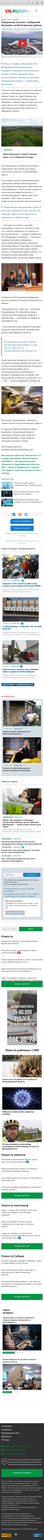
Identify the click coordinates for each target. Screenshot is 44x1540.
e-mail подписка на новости (16, 1446)
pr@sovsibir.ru (32, 1507)
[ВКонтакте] (14, 514)
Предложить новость (22, 528)
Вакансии (6, 1436)
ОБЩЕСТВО (16, 581)
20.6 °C (16, 3)
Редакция (6, 1429)
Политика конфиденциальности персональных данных (19, 1529)
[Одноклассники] (20, 514)
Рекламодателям (10, 1433)
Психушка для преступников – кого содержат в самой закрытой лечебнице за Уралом (21, 895)
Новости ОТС (21, 29)
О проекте (6, 1426)
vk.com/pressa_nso (24, 449)
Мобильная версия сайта (13, 1453)
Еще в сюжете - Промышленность (18, 684)
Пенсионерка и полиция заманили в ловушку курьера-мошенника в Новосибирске (18, 1320)
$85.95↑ (23, 3)
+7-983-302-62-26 (14, 1509)
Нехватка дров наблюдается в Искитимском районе (16, 732)
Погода (5, 1440)
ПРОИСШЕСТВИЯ (9, 1352)
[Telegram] (26, 514)
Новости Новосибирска (23, 521)
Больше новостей (22, 984)
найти (30, 929)
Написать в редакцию (22, 1473)
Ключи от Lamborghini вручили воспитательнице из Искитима (16, 769)
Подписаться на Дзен (15, 913)
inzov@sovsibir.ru (13, 1505)
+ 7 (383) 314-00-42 (20, 1503)
